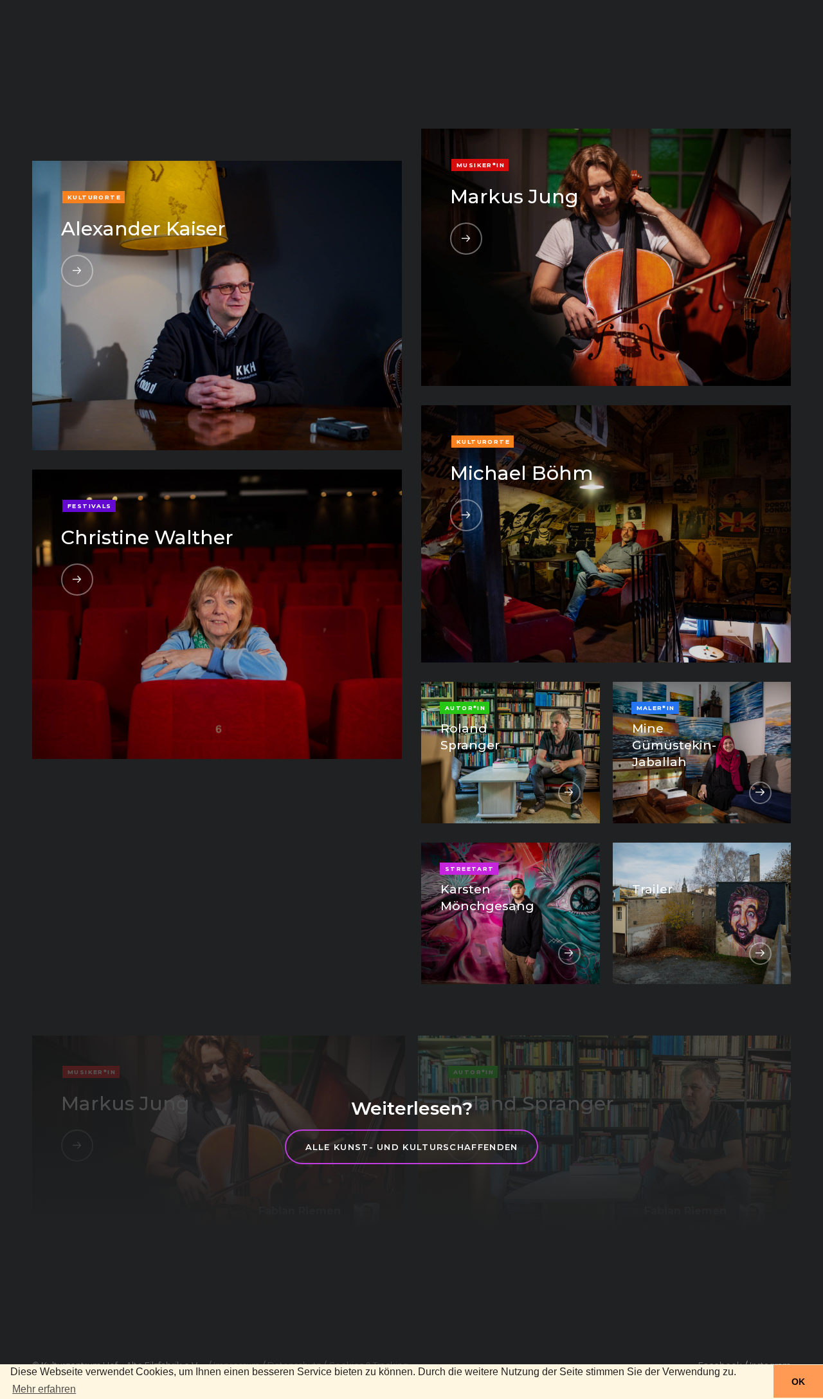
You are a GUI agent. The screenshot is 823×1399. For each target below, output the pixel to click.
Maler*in (656, 707)
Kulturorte (94, 197)
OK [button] (798, 1381)
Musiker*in (481, 165)
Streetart (469, 868)
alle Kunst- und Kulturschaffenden (411, 1147)
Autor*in (465, 707)
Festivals (90, 505)
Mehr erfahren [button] (44, 1389)
